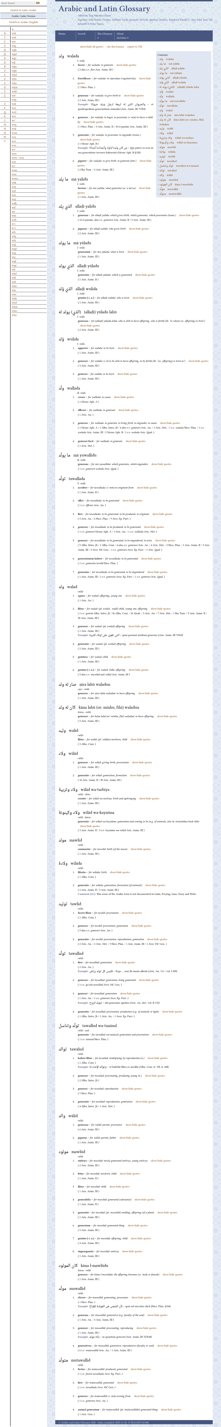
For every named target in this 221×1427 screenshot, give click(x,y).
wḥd (14, 74)
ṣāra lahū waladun (177, 115)
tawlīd (167, 156)
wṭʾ (13, 211)
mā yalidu (169, 63)
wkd (14, 273)
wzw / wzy (18, 157)
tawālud (168, 170)
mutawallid (170, 193)
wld (14, 281)
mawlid (167, 147)
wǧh (14, 70)
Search (81, 34)
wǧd (14, 54)
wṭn (14, 215)
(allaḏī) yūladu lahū (179, 87)
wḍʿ (14, 207)
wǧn (14, 66)
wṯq (14, 45)
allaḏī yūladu (173, 77)
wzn (14, 153)
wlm (14, 286)
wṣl (14, 195)
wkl (14, 277)
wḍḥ (14, 203)
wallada (166, 96)
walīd (166, 128)
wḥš (14, 78)
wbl (14, 33)
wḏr (14, 103)
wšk (14, 182)
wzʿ (14, 149)
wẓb (14, 219)
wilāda (167, 151)
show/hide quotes (126, 64)
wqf (14, 261)
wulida (166, 91)
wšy (14, 186)
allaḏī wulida (172, 82)
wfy (14, 240)
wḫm (15, 87)
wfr (14, 232)
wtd (14, 37)
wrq (14, 124)
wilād (166, 133)
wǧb (14, 49)
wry (14, 137)
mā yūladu (170, 73)
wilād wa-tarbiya (176, 137)
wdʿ (14, 95)
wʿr (14, 223)
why (14, 315)
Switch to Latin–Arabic (23, 10)
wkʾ (14, 269)
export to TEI (134, 46)
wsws (15, 178)
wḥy (14, 83)
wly (14, 290)
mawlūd (168, 179)
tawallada (168, 105)
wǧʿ (14, 62)
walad (165, 110)
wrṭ (14, 116)
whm (15, 306)
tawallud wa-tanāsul (179, 165)
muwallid (168, 189)
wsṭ (14, 161)
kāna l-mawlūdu (176, 184)
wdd (14, 91)
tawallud (168, 161)
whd (14, 302)
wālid (166, 175)
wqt (14, 244)
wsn (14, 174)
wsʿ (14, 166)
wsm (14, 170)
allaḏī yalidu (172, 68)
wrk (14, 128)
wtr (14, 41)
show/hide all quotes (91, 46)
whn (14, 310)
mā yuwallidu (172, 101)
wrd (14, 112)
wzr (14, 141)
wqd (14, 248)
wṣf (14, 190)
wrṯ (14, 108)
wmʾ (14, 294)
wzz (14, 145)
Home (62, 34)
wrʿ (14, 120)
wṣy (14, 199)
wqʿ (14, 257)
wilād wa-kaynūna (178, 142)
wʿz (14, 228)
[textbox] (18, 3)
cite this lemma (115, 46)
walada (166, 59)
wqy (14, 265)
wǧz (14, 58)
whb (14, 298)
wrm (14, 132)
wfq (14, 236)
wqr (14, 252)
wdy (14, 99)
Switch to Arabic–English (23, 22)
